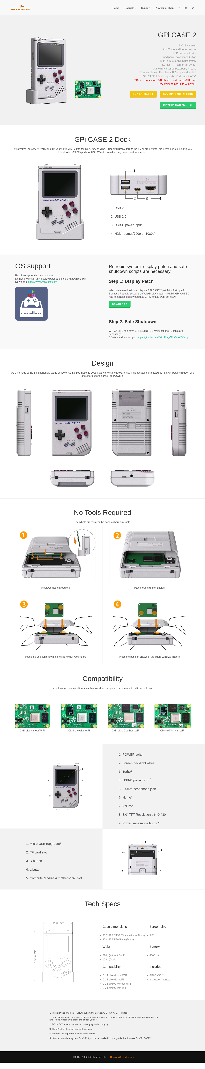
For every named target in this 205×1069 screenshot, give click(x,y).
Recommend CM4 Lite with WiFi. (177, 84)
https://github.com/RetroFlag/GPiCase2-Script (163, 337)
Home (115, 8)
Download (119, 304)
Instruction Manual (178, 105)
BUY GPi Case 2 (143, 94)
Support (145, 8)
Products (129, 8)
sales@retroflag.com (123, 1057)
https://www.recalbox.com (42, 282)
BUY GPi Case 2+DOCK (178, 94)
